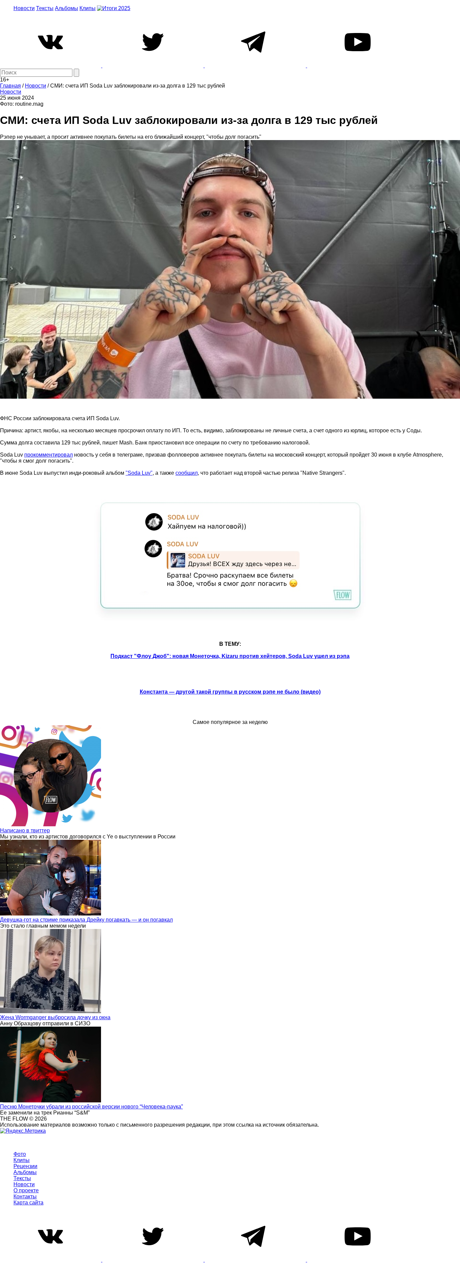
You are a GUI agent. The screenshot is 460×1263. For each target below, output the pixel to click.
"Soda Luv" (139, 473)
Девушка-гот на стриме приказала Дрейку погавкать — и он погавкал (86, 920)
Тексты (45, 8)
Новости (24, 8)
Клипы (87, 8)
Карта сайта (28, 1202)
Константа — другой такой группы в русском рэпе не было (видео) (230, 692)
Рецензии (25, 1166)
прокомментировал (48, 455)
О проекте (26, 1190)
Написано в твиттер (25, 830)
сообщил (186, 473)
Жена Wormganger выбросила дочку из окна (55, 1017)
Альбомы (66, 8)
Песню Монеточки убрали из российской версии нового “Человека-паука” (91, 1106)
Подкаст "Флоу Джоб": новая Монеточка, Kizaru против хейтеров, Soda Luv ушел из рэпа (230, 656)
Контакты (25, 1196)
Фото (19, 1154)
